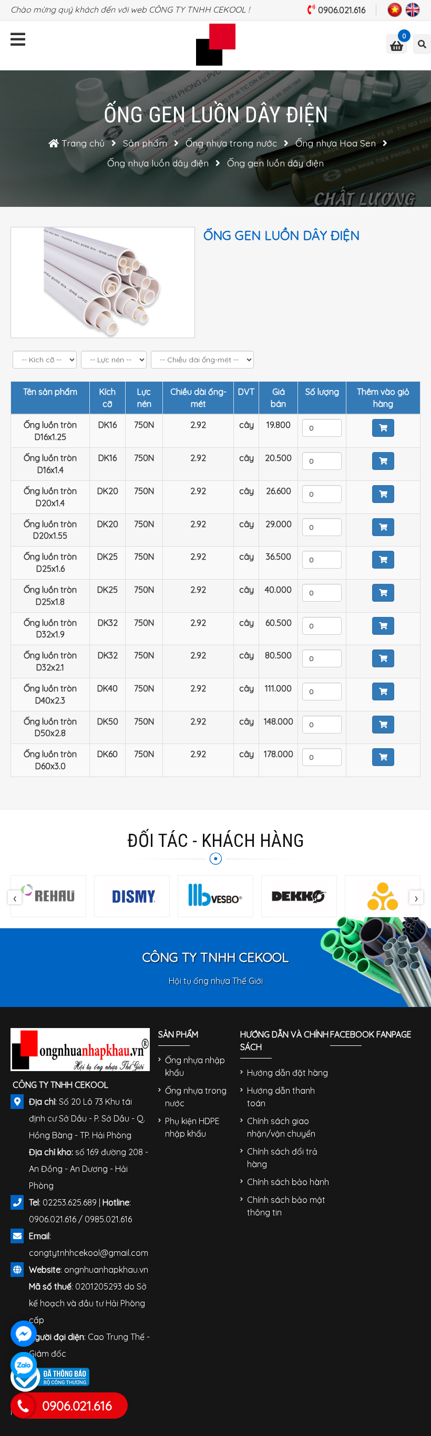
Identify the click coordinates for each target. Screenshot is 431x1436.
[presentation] (15, 897)
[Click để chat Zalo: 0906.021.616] (24, 1365)
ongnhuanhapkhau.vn (106, 1269)
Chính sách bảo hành (288, 1182)
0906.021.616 (341, 10)
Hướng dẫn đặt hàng (287, 1072)
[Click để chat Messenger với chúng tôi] (24, 1333)
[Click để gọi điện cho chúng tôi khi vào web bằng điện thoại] (23, 1406)
